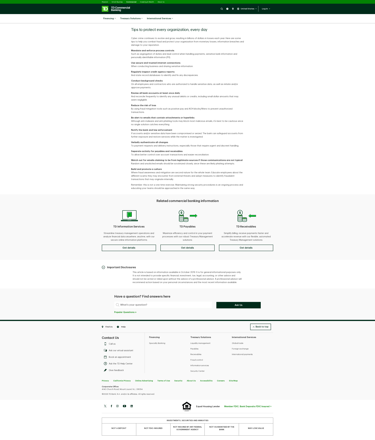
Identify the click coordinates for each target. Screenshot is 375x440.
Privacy (105, 381)
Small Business (117, 2)
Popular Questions (124, 312)
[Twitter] (105, 406)
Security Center (197, 371)
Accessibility (206, 381)
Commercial (131, 2)
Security (178, 381)
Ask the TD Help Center (121, 364)
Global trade (237, 343)
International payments (242, 354)
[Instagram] (117, 406)
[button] (221, 9)
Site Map (233, 381)
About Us (161, 2)
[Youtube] (124, 406)
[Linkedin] (132, 406)
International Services (159, 18)
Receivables (195, 354)
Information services (199, 365)
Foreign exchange (240, 349)
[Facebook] (111, 406)
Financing (108, 18)
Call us (112, 344)
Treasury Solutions (130, 18)
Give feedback (116, 370)
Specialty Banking (157, 343)
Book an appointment (120, 357)
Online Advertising (144, 381)
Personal (105, 2)
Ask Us (238, 305)
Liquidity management (200, 343)
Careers (221, 381)
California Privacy (122, 381)
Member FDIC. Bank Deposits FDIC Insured (247, 406)
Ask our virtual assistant (121, 350)
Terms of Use (163, 381)
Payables (194, 349)
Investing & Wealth (147, 2)
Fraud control (196, 360)
